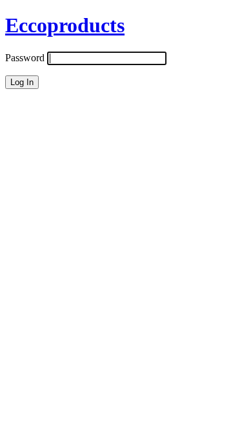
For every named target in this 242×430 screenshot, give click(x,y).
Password (25, 57)
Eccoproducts (65, 25)
